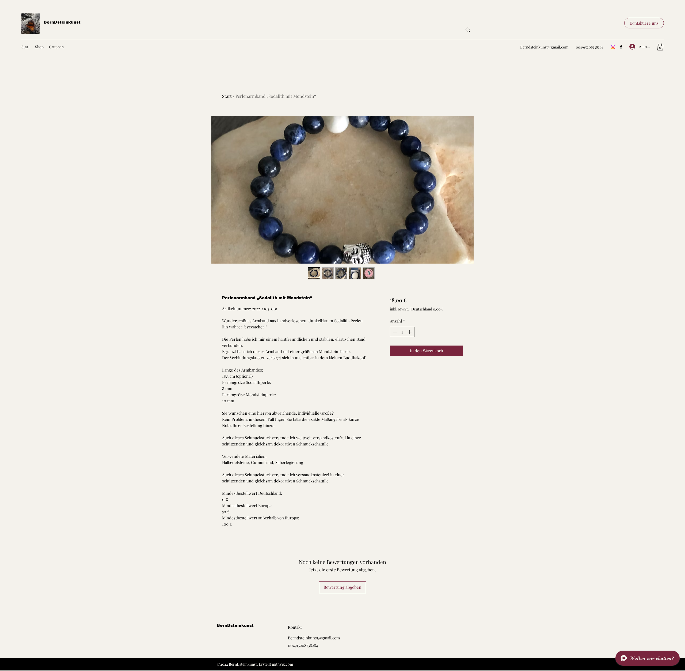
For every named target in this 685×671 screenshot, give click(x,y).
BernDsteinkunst (62, 22)
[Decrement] (394, 332)
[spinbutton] (402, 332)
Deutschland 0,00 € (427, 309)
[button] (644, 23)
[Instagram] (613, 47)
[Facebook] (621, 47)
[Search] (468, 30)
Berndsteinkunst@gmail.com (544, 47)
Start (227, 96)
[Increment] (410, 332)
